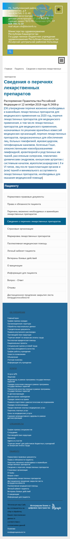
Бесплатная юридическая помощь (21, 340)
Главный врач (13, 318)
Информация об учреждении (19, 363)
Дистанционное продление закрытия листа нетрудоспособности (30, 296)
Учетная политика (14, 360)
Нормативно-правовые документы (25, 196)
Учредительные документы (18, 329)
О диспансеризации (15, 394)
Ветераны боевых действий (22, 258)
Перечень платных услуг (17, 410)
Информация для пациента (22, 273)
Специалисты (17, 424)
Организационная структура (19, 324)
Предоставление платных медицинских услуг (26, 408)
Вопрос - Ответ (15, 280)
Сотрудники (12, 432)
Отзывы (11, 287)
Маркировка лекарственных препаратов (28, 236)
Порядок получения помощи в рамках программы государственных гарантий (28, 385)
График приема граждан (17, 321)
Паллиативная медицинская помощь (27, 243)
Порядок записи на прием (18, 399)
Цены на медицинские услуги (19, 413)
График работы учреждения (18, 351)
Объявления (12, 357)
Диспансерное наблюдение (18, 397)
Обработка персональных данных (21, 326)
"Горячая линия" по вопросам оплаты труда (25, 338)
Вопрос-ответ (13, 476)
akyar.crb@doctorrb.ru (24, 26)
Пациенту (14, 451)
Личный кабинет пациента (21, 250)
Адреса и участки (14, 441)
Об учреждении (17, 312)
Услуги (13, 368)
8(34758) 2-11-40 (22, 13)
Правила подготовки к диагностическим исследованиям (30, 402)
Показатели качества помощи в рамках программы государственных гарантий (28, 390)
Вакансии (11, 438)
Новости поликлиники (16, 354)
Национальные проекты (17, 343)
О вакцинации (14, 265)
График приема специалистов (19, 430)
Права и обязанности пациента (24, 204)
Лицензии (11, 377)
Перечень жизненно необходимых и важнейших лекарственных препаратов (33, 212)
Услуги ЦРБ (12, 374)
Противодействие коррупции (19, 335)
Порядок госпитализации (17, 405)
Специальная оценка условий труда (22, 346)
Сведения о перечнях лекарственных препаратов (34, 221)
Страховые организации (20, 228)
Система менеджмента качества (21, 349)
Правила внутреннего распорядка (21, 332)
